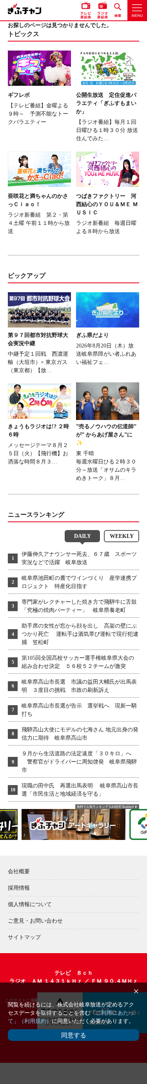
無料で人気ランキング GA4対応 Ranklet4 (105, 807)
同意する (73, 1035)
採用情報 (19, 888)
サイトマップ (24, 937)
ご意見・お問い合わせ (35, 921)
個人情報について (30, 904)
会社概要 (19, 871)
